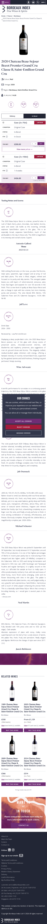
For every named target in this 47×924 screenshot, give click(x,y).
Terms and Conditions (9, 860)
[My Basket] (33, 2)
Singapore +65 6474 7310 (10, 899)
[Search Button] (38, 2)
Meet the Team (6, 839)
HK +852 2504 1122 (8, 896)
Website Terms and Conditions (12, 863)
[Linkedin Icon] (9, 849)
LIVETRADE (40, 123)
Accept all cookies (23, 421)
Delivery (4, 874)
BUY (41, 143)
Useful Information (7, 877)
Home (3, 16)
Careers (4, 842)
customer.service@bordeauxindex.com (15, 885)
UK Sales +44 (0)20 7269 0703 (13, 890)
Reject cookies (23, 427)
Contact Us (5, 845)
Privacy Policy (6, 869)
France (9, 16)
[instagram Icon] (13, 849)
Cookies (4, 866)
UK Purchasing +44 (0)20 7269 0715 (15, 893)
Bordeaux (17, 16)
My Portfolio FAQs (8, 880)
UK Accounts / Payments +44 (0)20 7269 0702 (18, 888)
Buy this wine (12, 730)
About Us (4, 836)
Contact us (24, 825)
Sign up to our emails (10, 855)
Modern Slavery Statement (10, 872)
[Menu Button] (5, 2)
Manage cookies (23, 433)
